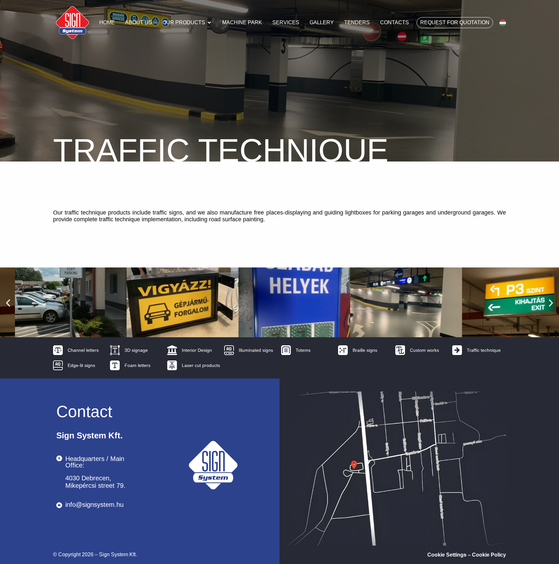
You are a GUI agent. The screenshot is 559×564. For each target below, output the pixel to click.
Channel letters (83, 350)
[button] (8, 303)
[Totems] (286, 350)
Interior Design (197, 350)
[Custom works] (400, 350)
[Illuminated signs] (229, 350)
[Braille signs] (343, 350)
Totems (303, 350)
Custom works (424, 350)
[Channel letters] (58, 350)
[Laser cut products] (172, 365)
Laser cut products (201, 365)
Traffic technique (484, 350)
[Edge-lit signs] (58, 365)
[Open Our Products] (209, 22)
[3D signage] (115, 350)
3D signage (136, 350)
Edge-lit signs (81, 365)
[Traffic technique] (457, 350)
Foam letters (137, 365)
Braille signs (365, 350)
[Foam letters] (115, 365)
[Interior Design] (172, 350)
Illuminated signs (256, 350)
